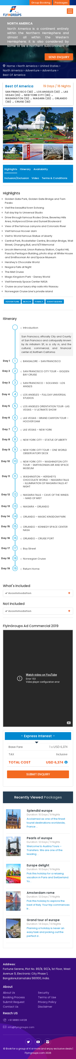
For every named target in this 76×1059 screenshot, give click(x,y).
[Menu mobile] (70, 11)
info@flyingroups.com (21, 1027)
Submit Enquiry (38, 774)
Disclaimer (45, 1007)
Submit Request (14, 1002)
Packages (61, 2)
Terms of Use (47, 997)
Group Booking (40, 2)
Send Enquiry (59, 57)
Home (11, 66)
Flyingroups (15, 11)
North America (27, 66)
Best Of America (14, 75)
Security (43, 993)
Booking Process (14, 997)
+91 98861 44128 (17, 1020)
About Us (9, 993)
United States (49, 66)
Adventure (32, 70)
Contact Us (10, 1007)
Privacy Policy (47, 1002)
